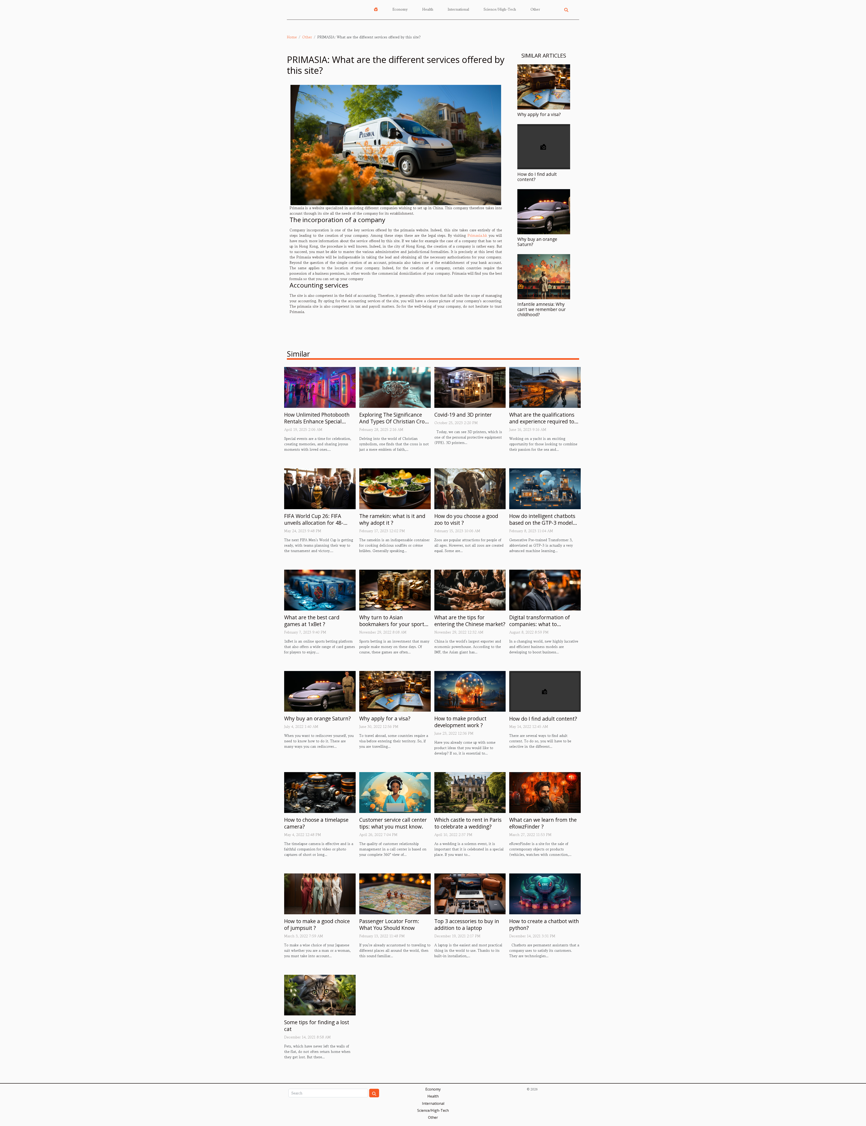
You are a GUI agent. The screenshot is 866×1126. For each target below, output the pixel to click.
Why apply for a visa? (539, 114)
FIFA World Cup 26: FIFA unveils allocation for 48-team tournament (313, 522)
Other (535, 9)
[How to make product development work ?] (470, 690)
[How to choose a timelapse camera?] (320, 792)
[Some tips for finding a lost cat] (320, 994)
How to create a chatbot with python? (544, 924)
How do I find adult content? (537, 176)
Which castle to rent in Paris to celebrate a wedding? (468, 823)
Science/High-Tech (500, 9)
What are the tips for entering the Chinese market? (469, 621)
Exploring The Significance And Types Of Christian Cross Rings (394, 421)
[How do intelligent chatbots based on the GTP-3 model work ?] (545, 488)
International (458, 9)
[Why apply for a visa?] (543, 86)
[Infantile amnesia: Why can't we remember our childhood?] (543, 276)
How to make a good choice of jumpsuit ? (317, 924)
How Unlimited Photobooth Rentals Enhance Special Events (317, 421)
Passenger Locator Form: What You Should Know (389, 924)
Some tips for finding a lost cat (316, 1026)
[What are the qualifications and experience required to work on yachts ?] (545, 387)
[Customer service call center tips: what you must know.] (395, 792)
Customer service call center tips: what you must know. (393, 823)
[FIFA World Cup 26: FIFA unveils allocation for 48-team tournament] (320, 488)
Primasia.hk (477, 235)
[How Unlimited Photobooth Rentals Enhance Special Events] (320, 387)
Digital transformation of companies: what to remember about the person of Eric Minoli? (543, 627)
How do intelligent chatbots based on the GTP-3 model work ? (542, 522)
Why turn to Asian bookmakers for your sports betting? (393, 624)
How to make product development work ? (460, 722)
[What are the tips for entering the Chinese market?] (470, 589)
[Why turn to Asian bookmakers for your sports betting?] (395, 589)
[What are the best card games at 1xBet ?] (320, 589)
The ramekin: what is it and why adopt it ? (392, 519)
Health (427, 9)
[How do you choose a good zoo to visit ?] (470, 488)
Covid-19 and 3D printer (463, 414)
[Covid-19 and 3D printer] (470, 387)
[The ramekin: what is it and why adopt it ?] (395, 488)
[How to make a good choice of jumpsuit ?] (320, 893)
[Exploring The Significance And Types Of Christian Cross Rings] (395, 387)
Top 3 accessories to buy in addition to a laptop (466, 924)
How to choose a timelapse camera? (316, 823)
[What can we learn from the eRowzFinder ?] (545, 792)
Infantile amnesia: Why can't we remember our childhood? (541, 309)
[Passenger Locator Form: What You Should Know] (395, 893)
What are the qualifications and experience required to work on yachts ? (541, 421)
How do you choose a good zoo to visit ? (466, 519)
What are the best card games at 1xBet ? (311, 621)
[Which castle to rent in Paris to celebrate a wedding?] (470, 792)
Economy (400, 9)
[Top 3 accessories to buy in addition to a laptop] (470, 893)
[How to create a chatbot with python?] (545, 893)
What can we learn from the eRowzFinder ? (543, 823)
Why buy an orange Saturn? (537, 241)
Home (292, 37)
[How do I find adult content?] (543, 146)
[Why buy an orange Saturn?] (543, 211)
